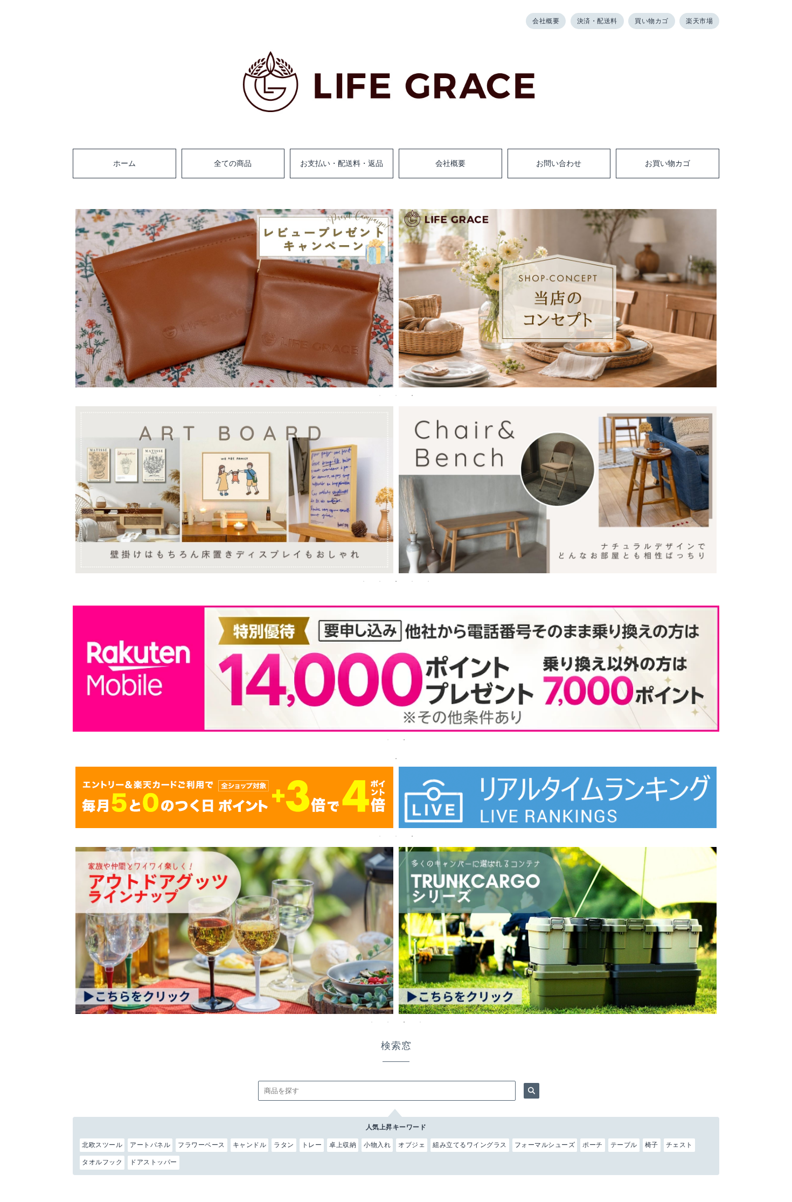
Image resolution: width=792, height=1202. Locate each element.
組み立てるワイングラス (470, 1145)
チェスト (679, 1145)
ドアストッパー (153, 1162)
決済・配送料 (597, 21)
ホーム (124, 163)
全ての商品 (233, 163)
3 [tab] (412, 395)
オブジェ (411, 1145)
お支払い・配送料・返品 (341, 163)
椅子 (651, 1145)
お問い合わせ (558, 163)
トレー (312, 1145)
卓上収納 (342, 1145)
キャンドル (250, 1145)
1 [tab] (379, 395)
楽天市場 (699, 21)
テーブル (623, 1145)
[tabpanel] (234, 298)
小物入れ (377, 1145)
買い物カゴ (652, 21)
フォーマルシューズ (545, 1145)
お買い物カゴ (667, 163)
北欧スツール (102, 1145)
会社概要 (545, 21)
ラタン (284, 1145)
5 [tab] (428, 581)
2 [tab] (396, 395)
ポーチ (592, 1145)
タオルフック (102, 1162)
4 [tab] (412, 581)
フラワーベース (201, 1145)
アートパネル (150, 1145)
